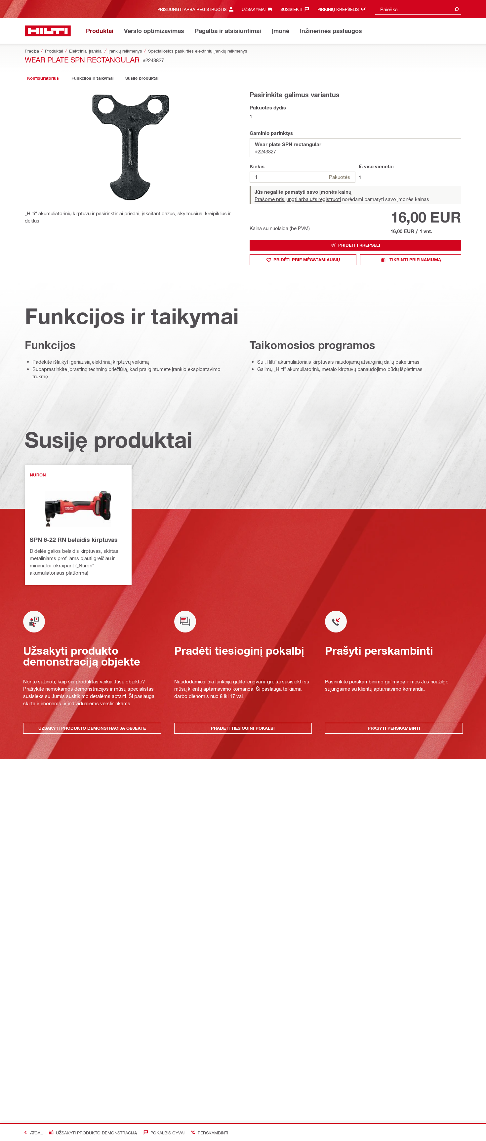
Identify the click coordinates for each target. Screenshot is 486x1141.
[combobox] (418, 9)
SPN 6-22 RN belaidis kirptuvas (74, 539)
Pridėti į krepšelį (359, 245)
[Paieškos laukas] (457, 9)
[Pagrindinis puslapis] (48, 30)
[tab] (43, 78)
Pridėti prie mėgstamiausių (306, 259)
